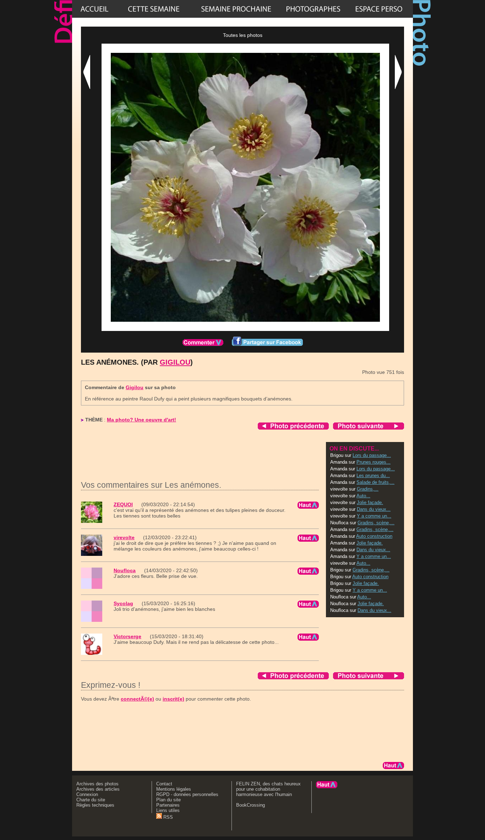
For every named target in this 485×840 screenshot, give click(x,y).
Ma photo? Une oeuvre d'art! (141, 419)
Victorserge (127, 636)
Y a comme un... (374, 516)
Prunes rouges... (373, 462)
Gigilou (175, 362)
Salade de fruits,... (375, 482)
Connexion (87, 794)
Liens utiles (168, 810)
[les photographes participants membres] (313, 9)
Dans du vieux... (374, 509)
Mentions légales (173, 789)
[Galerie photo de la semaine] (154, 9)
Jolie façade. (370, 502)
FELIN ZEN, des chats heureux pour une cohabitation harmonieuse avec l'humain (268, 789)
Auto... (363, 495)
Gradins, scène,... (376, 522)
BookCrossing (250, 805)
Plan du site (168, 799)
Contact (164, 783)
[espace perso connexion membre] (379, 9)
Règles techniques (95, 805)
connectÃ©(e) (137, 699)
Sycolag (123, 603)
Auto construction (374, 536)
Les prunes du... (373, 475)
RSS (167, 817)
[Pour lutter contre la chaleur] (236, 9)
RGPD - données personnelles (187, 794)
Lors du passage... (372, 455)
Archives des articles (98, 789)
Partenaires (168, 805)
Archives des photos (97, 783)
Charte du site (90, 799)
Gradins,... (367, 489)
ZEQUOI (123, 504)
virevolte (124, 537)
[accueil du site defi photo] (94, 9)
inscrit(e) (173, 699)
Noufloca (125, 570)
